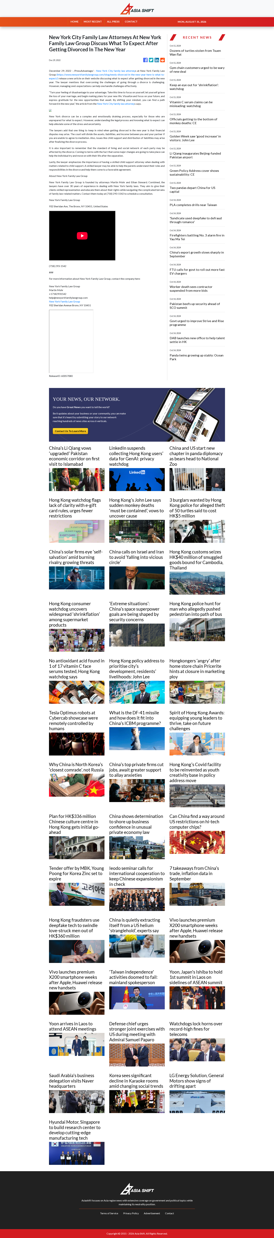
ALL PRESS (113, 21)
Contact (169, 1213)
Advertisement (152, 1213)
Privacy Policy (131, 1213)
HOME (74, 21)
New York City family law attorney (115, 70)
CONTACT (131, 21)
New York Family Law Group (64, 301)
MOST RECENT (93, 21)
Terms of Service (109, 1213)
